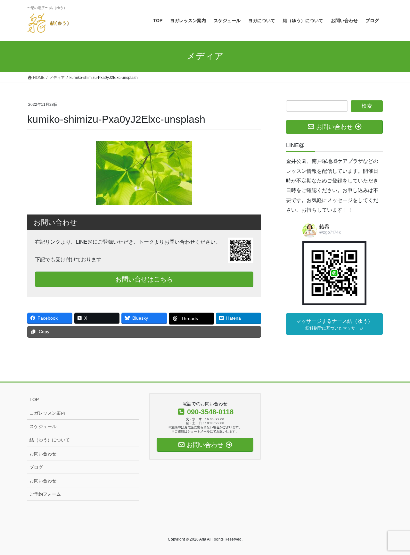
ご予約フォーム (45, 494)
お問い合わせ (42, 453)
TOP (34, 399)
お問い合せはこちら (144, 279)
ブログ (36, 467)
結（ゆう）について (49, 439)
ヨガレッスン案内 (47, 413)
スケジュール (42, 426)
